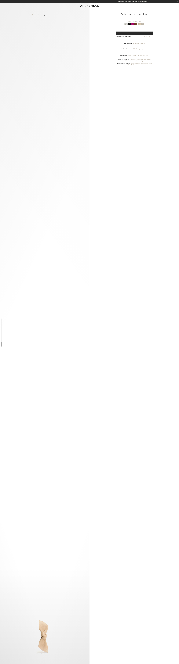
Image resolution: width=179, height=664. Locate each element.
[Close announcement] (177, 1)
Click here (128, 60)
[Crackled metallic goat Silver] (126, 24)
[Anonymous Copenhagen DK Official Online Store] (89, 6)
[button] (35, 6)
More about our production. (136, 64)
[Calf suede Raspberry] (132, 24)
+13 (142, 24)
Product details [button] (132, 55)
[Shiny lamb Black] (129, 24)
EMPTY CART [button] (143, 5)
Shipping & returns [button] (143, 55)
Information (123, 55)
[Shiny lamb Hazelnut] (135, 24)
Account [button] (135, 5)
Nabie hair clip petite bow (44, 15)
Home (33, 15)
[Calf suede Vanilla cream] (139, 24)
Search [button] (128, 5)
